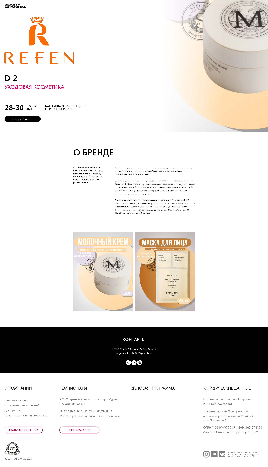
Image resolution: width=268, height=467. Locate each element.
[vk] (134, 362)
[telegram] (128, 362)
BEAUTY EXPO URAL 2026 (18, 458)
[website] (139, 362)
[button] (24, 430)
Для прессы (12, 410)
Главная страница (17, 400)
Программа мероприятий (22, 405)
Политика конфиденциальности (26, 415)
